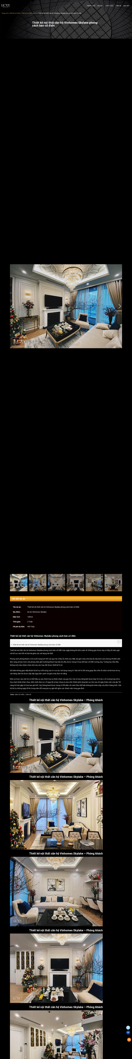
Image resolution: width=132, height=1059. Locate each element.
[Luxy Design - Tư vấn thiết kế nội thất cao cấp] (5, 6)
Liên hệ (118, 6)
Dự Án (100, 6)
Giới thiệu (109, 6)
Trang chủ (91, 6)
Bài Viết (127, 6)
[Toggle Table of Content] (118, 641)
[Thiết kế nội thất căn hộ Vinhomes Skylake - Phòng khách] (66, 306)
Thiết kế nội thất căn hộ (29, 13)
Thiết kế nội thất (14, 13)
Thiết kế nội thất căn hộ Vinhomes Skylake (26, 650)
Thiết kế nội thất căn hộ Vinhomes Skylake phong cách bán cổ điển (37, 645)
